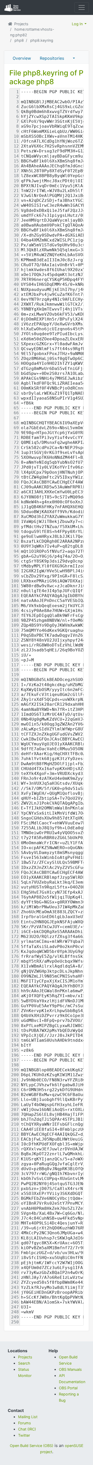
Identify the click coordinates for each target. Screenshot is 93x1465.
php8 (19, 40)
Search (24, 1363)
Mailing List (27, 1417)
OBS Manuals (70, 1369)
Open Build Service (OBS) (31, 1445)
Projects (21, 24)
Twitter (24, 1435)
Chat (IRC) (27, 1429)
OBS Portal (68, 1388)
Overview (22, 58)
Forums (24, 1423)
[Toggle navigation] (81, 7)
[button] (73, 58)
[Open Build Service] (11, 24)
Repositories (52, 58)
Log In (78, 24)
